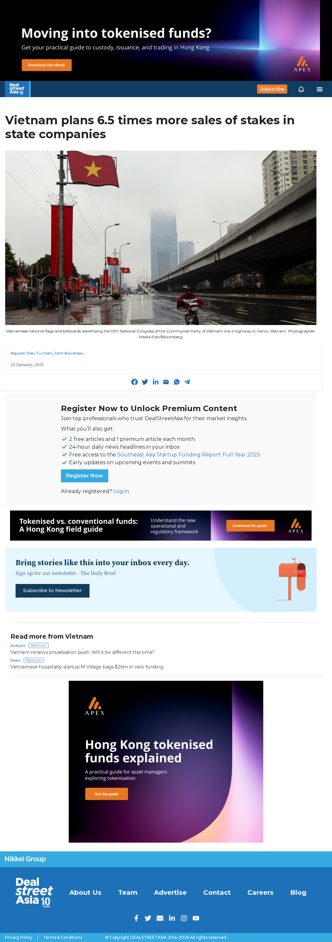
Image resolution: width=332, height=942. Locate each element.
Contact (217, 892)
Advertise (170, 892)
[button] (301, 89)
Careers (260, 892)
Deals (15, 660)
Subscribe (272, 89)
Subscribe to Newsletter (52, 590)
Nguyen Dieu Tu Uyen (31, 353)
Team (127, 892)
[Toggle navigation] (320, 89)
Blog (298, 892)
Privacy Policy (18, 937)
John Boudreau (69, 353)
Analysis (17, 645)
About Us (85, 892)
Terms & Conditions (62, 937)
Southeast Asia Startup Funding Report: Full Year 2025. (189, 455)
